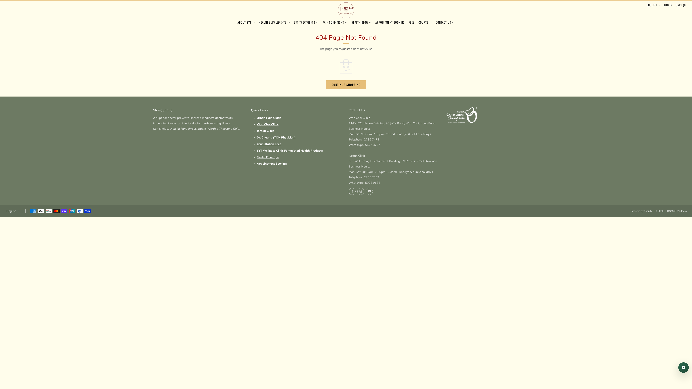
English (652, 5)
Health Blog (359, 22)
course (423, 22)
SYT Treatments (304, 22)
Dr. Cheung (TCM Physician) (276, 137)
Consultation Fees (269, 144)
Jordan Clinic (265, 131)
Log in (668, 5)
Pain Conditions (333, 22)
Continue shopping (346, 84)
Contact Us (443, 22)
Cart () (681, 5)
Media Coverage (268, 157)
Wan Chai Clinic (268, 124)
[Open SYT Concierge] (683, 367)
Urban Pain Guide (269, 118)
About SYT (244, 22)
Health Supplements (273, 22)
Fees (411, 22)
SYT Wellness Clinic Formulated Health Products (290, 150)
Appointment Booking (390, 22)
